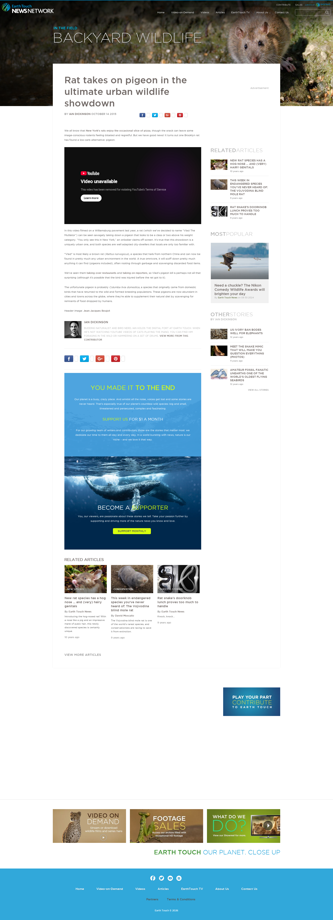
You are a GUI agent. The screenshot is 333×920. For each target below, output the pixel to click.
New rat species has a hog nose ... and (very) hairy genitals (85, 602)
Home (161, 12)
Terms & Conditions (181, 899)
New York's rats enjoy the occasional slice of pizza (118, 130)
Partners (152, 899)
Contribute (283, 5)
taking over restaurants (101, 273)
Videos (205, 12)
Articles (220, 12)
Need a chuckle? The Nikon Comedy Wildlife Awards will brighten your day (239, 289)
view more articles (82, 654)
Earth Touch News (80, 611)
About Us (262, 12)
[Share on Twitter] (157, 114)
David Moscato (124, 615)
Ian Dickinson (80, 114)
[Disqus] (136, 740)
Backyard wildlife (127, 38)
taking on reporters (135, 273)
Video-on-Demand (182, 12)
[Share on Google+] (170, 114)
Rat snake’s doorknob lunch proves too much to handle (177, 602)
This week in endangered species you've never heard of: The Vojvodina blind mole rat (249, 187)
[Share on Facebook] (145, 114)
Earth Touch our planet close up (27, 8)
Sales (298, 5)
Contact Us (281, 12)
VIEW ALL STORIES (258, 390)
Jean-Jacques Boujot (96, 310)
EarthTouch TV (240, 12)
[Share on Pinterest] (182, 114)
